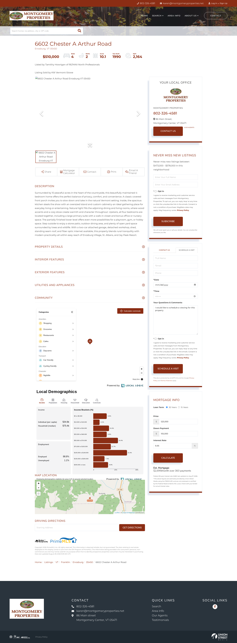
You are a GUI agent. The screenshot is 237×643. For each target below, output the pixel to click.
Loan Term (158, 407)
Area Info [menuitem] (174, 15)
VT (57, 562)
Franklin (65, 562)
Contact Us (168, 131)
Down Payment (161, 428)
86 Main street (96, 618)
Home (38, 562)
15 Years (184, 407)
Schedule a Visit (186, 250)
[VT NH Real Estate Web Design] (219, 636)
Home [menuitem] (144, 15)
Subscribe (168, 221)
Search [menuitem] (157, 15)
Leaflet (117, 513)
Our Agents (189, 127)
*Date (156, 280)
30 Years (173, 407)
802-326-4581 (147, 3)
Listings (48, 562)
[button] (79, 31)
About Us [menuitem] (191, 15)
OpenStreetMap (128, 513)
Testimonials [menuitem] (160, 620)
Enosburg (78, 562)
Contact (215, 15)
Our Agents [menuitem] (160, 615)
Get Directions (132, 527)
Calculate (168, 458)
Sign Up (223, 3)
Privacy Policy (183, 210)
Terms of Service (166, 380)
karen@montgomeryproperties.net (183, 3)
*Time (156, 291)
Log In (214, 3)
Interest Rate (159, 440)
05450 (89, 562)
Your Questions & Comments (167, 302)
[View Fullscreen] (38, 494)
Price (155, 416)
